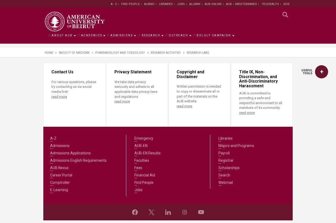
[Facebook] (135, 212)
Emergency (143, 138)
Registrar (226, 160)
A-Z (53, 138)
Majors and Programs (236, 146)
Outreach (178, 35)
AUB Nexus (59, 168)
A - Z (114, 4)
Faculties (141, 160)
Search (224, 175)
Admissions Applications (70, 153)
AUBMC (149, 4)
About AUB (62, 35)
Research (151, 35)
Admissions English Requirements (78, 160)
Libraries (166, 4)
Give (286, 4)
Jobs (181, 4)
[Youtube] (201, 212)
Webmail (225, 182)
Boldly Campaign (214, 35)
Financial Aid (144, 175)
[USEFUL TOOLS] (321, 72)
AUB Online (213, 4)
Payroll (224, 153)
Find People (130, 4)
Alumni (194, 4)
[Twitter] (151, 212)
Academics (91, 35)
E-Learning (59, 190)
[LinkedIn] (168, 212)
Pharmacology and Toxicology (120, 52)
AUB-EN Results (147, 153)
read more (59, 97)
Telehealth (270, 4)
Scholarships (229, 168)
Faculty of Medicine (74, 52)
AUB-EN (141, 146)
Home (49, 52)
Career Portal (61, 175)
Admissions (122, 35)
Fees (138, 168)
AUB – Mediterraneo (241, 4)
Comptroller (60, 182)
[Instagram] (184, 212)
